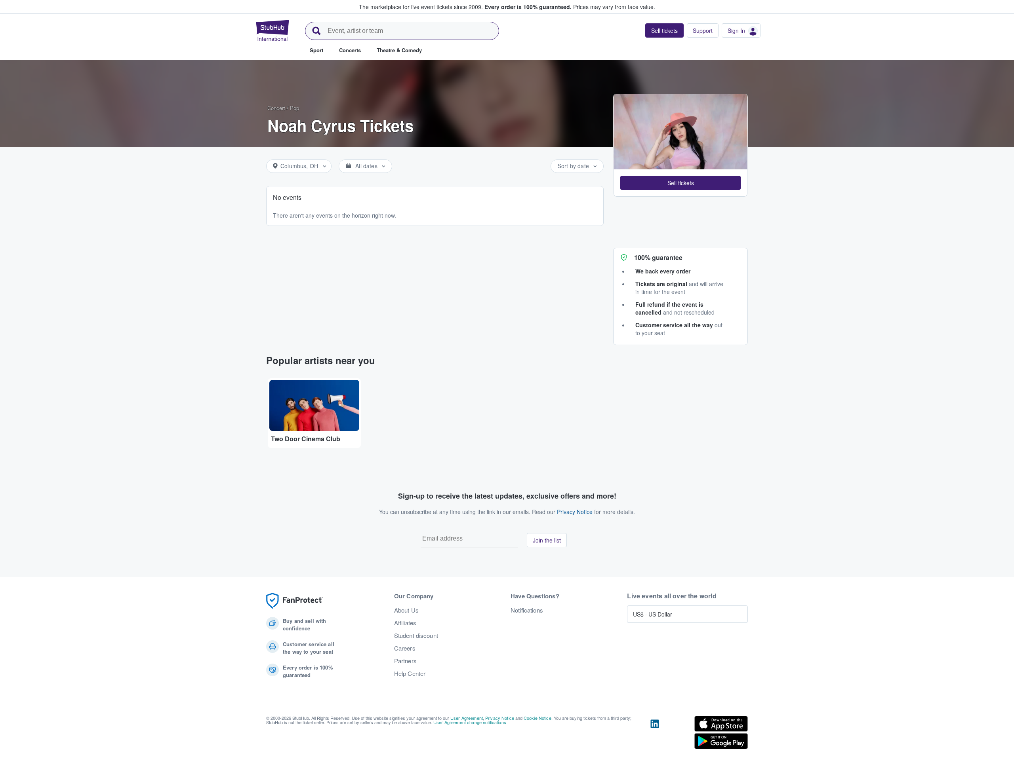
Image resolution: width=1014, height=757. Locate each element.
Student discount (416, 635)
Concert (276, 108)
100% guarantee (658, 257)
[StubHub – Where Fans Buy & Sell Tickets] (273, 30)
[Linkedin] (654, 734)
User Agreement (466, 718)
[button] (680, 183)
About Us (406, 610)
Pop (294, 108)
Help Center (410, 673)
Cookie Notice (537, 718)
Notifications (527, 610)
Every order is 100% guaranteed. (528, 7)
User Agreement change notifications (469, 722)
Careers (405, 648)
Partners (405, 661)
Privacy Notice (575, 512)
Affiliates (405, 623)
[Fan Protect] (294, 601)
